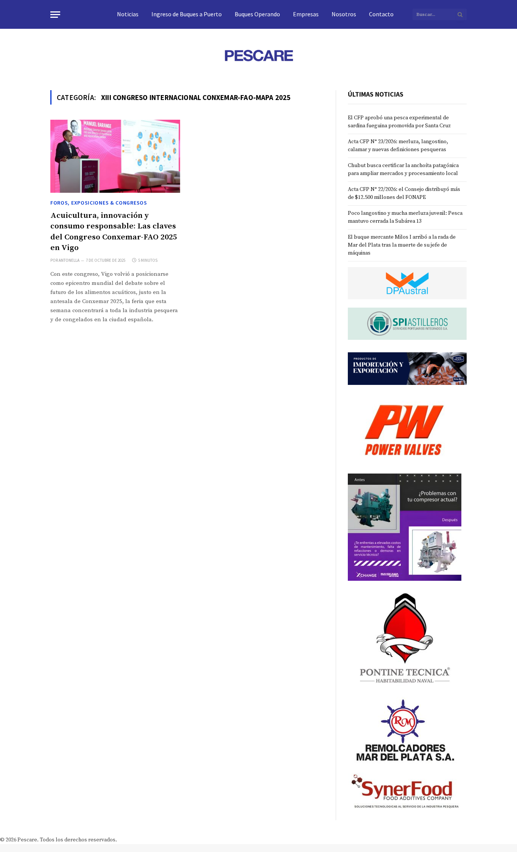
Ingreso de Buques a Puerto (186, 14)
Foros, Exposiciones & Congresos (98, 202)
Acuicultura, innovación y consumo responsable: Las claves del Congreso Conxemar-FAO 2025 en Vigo (113, 232)
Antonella (69, 260)
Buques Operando (257, 14)
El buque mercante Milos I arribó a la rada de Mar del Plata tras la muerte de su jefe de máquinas (402, 245)
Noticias (128, 14)
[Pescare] (258, 55)
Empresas (306, 14)
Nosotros (344, 14)
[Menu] (55, 14)
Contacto (381, 14)
